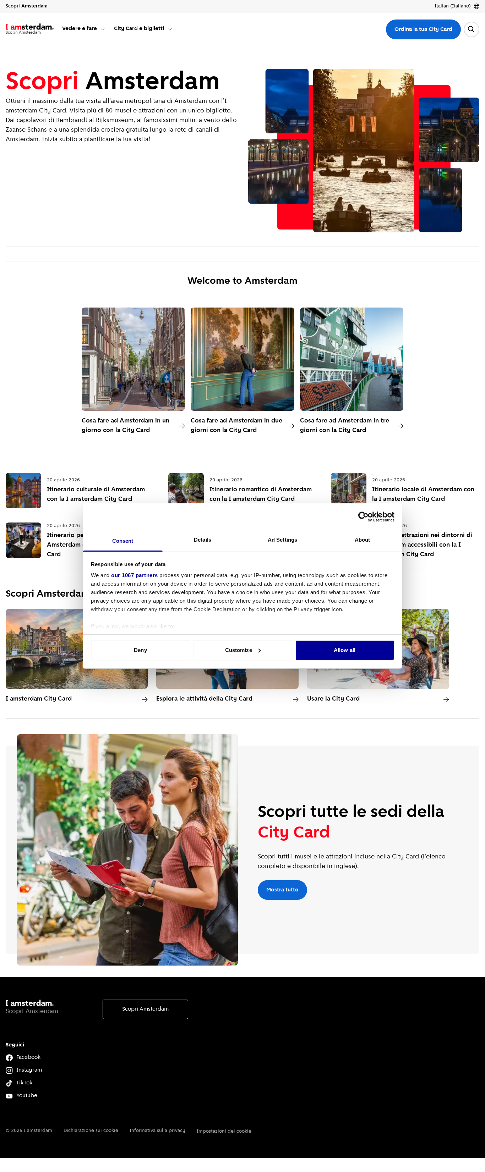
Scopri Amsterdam (145, 1009)
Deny (140, 650)
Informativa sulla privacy (157, 1130)
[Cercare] (471, 29)
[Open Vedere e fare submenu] (102, 29)
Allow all (344, 650)
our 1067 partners (134, 575)
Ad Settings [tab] (282, 540)
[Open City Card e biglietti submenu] (170, 29)
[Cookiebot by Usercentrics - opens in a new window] (363, 517)
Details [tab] (202, 540)
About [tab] (362, 540)
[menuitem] (83, 29)
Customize (238, 650)
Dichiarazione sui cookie (91, 1130)
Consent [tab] (122, 541)
